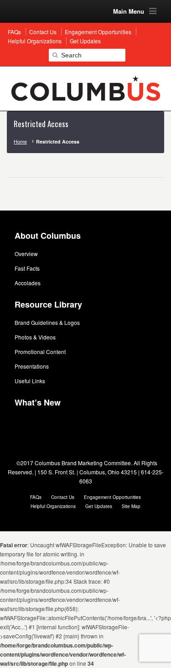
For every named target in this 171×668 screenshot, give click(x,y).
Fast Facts (27, 268)
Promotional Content (40, 351)
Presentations (32, 366)
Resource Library (48, 304)
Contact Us (62, 497)
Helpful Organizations (53, 506)
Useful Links (30, 381)
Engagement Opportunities (112, 497)
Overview (26, 253)
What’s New (38, 402)
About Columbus (48, 236)
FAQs (35, 497)
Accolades (28, 283)
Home (20, 141)
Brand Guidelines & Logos (47, 322)
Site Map (131, 506)
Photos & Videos (35, 337)
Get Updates (98, 506)
